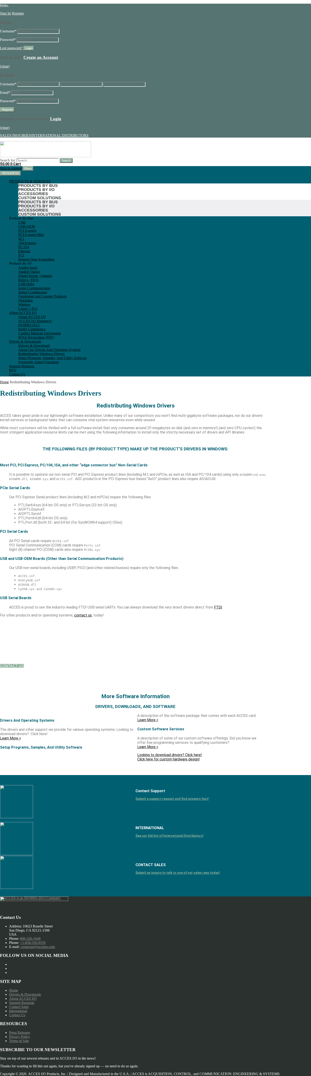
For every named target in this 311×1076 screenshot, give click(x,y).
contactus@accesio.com (37, 947)
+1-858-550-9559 (33, 943)
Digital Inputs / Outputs (35, 276)
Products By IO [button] (20, 263)
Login (55, 118)
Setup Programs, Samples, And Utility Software (52, 358)
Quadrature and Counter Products (42, 296)
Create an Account (40, 57)
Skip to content (11, 168)
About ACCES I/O (23, 313)
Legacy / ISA (28, 309)
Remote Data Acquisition (36, 259)
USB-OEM (26, 226)
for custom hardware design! (168, 759)
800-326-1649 (30, 938)
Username (8, 31)
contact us (83, 615)
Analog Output (29, 272)
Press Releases (19, 1032)
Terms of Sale (19, 1041)
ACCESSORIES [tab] (33, 194)
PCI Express (27, 230)
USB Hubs (26, 284)
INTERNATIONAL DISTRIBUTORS (60, 135)
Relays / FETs (28, 280)
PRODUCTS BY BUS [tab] (38, 185)
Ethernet (24, 251)
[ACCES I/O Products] (45, 156)
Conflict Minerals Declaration (39, 333)
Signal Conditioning (32, 292)
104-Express (27, 243)
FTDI (218, 607)
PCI (21, 255)
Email (5, 92)
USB (21, 222)
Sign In (5, 13)
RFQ (12, 370)
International (18, 1011)
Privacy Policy (19, 1037)
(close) (5, 66)
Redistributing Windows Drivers (41, 354)
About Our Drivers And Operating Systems (49, 350)
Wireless (24, 304)
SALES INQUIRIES (15, 135)
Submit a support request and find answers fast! (172, 799)
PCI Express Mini (31, 235)
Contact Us (17, 374)
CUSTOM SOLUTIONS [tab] (39, 198)
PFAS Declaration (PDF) (36, 337)
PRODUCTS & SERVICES (30, 181)
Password (8, 40)
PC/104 (23, 247)
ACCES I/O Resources (35, 321)
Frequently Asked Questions (38, 362)
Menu (28, 168)
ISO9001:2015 (29, 325)
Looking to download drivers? (169, 755)
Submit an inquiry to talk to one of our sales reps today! (177, 873)
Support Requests (21, 366)
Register (18, 13)
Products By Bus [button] (21, 218)
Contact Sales (19, 1007)
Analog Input (27, 267)
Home (4, 382)
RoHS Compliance (32, 329)
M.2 (21, 239)
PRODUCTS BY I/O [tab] (36, 190)
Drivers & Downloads (25, 341)
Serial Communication (34, 288)
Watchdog (25, 300)
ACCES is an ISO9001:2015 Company (32, 898)
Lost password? (11, 48)
